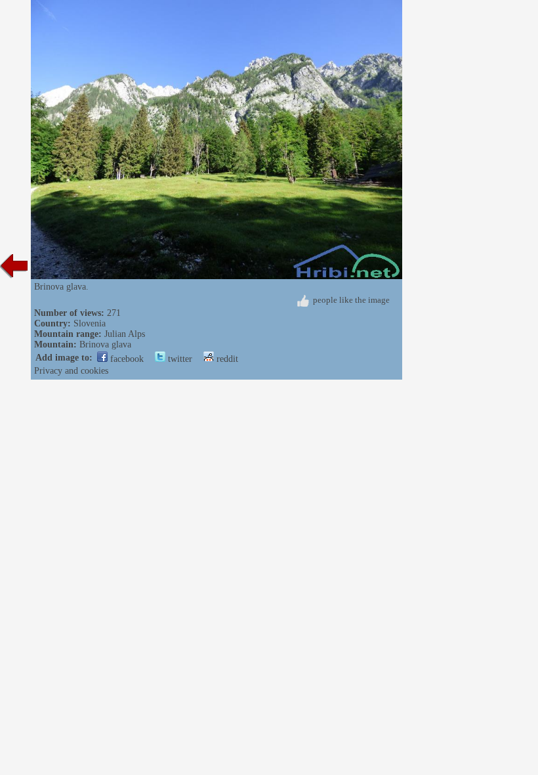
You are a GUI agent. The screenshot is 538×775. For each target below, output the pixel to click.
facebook (126, 359)
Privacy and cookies (71, 371)
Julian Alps (124, 334)
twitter (178, 359)
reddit (226, 359)
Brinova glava (105, 344)
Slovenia (89, 323)
